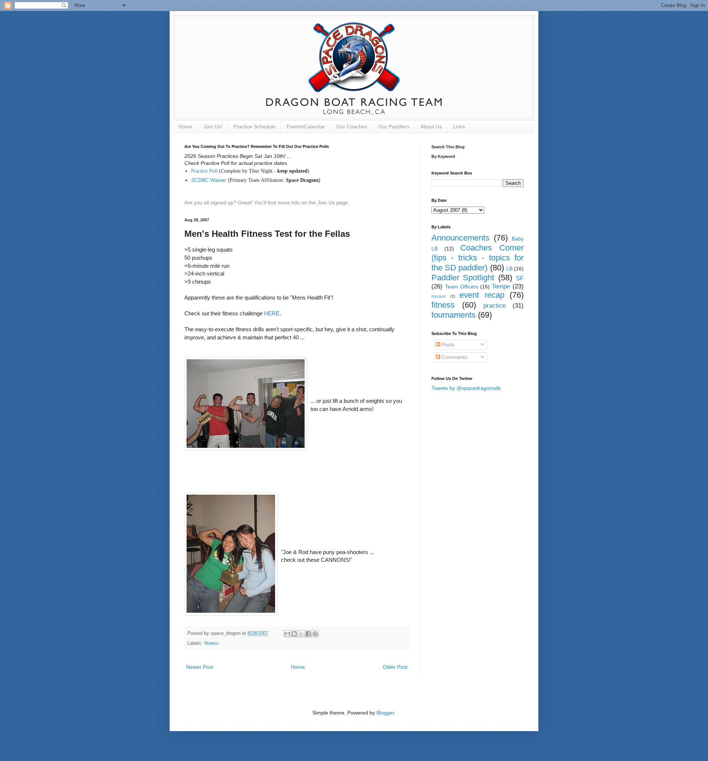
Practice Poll (204, 171)
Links (459, 126)
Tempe (501, 286)
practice (494, 305)
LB (509, 268)
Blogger (385, 713)
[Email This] (287, 633)
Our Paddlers (393, 126)
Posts (447, 344)
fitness (211, 643)
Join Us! (213, 126)
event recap (481, 295)
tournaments (453, 314)
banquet (438, 296)
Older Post (395, 667)
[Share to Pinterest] (315, 633)
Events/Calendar (306, 126)
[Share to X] (301, 633)
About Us (431, 126)
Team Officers (461, 287)
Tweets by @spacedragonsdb (466, 388)
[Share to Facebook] (308, 633)
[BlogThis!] (294, 633)
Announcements (460, 237)
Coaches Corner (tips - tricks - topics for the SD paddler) (477, 257)
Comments (453, 357)
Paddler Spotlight (462, 277)
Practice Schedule (254, 126)
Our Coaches (351, 126)
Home (185, 126)
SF (520, 278)
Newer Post (199, 667)
